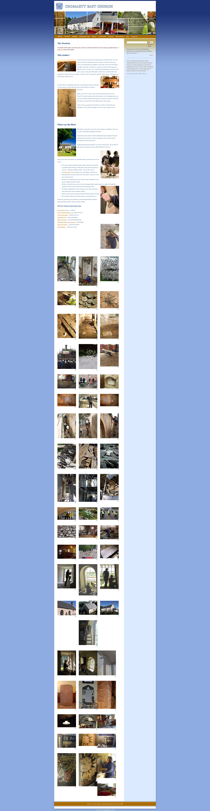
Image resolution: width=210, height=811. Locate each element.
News (127, 36)
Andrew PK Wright (62, 224)
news (62, 49)
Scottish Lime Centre (69, 172)
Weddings (74, 36)
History (94, 36)
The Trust (67, 36)
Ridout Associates (62, 219)
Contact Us (134, 36)
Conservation (102, 36)
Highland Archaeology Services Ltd (66, 222)
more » (151, 55)
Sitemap (99, 804)
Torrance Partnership (62, 215)
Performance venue (85, 36)
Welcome (60, 36)
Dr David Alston (62, 227)
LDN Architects (61, 210)
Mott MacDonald (61, 217)
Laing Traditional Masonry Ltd (65, 212)
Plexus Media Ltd (107, 809)
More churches (120, 36)
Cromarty (111, 36)
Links (94, 804)
